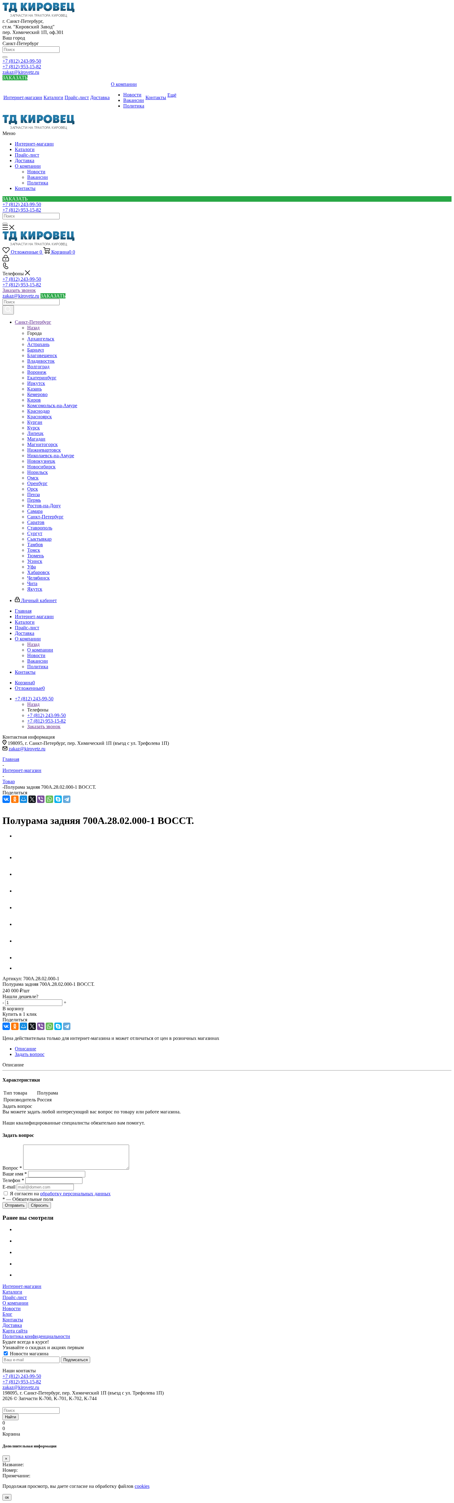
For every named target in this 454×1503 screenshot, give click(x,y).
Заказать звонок (19, 290)
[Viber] (40, 799)
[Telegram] (66, 799)
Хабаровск (38, 572)
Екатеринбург (42, 377)
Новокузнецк (41, 461)
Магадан (36, 438)
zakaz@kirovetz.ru (20, 72)
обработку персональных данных (75, 1193)
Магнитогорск (42, 444)
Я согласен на (60, 1193)
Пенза (33, 494)
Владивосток (41, 361)
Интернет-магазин (34, 143)
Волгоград (38, 366)
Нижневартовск (44, 450)
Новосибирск (41, 466)
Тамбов (35, 544)
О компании (28, 166)
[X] (32, 799)
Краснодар (38, 411)
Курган (34, 422)
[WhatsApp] (49, 799)
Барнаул (35, 350)
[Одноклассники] (15, 799)
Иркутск (36, 383)
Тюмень (35, 555)
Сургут (34, 533)
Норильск (37, 472)
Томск (33, 550)
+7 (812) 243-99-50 (21, 61)
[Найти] (4, 57)
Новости (36, 171)
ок (7, 1497)
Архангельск (40, 338)
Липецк (35, 433)
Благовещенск (42, 355)
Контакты (25, 188)
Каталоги (25, 149)
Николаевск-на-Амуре (50, 455)
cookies (142, 1486)
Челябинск (38, 578)
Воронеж (36, 372)
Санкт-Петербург (45, 516)
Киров (34, 400)
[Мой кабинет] (5, 259)
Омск (33, 477)
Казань (34, 388)
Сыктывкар (39, 539)
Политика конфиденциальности (36, 1336)
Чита (32, 583)
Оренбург (37, 483)
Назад (33, 327)
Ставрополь (39, 527)
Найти (10, 1417)
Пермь (34, 500)
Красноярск (39, 416)
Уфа (31, 566)
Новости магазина (28, 1353)
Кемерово (37, 394)
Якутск (34, 589)
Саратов (35, 522)
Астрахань (38, 344)
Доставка (24, 160)
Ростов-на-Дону (44, 505)
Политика (37, 182)
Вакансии (37, 177)
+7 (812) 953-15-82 (21, 66)
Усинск (34, 561)
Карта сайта (14, 1330)
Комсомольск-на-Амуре (52, 405)
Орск (32, 489)
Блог (7, 1314)
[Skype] (58, 799)
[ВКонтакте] (6, 799)
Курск (33, 427)
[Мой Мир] (23, 799)
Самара (35, 511)
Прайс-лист (27, 155)
